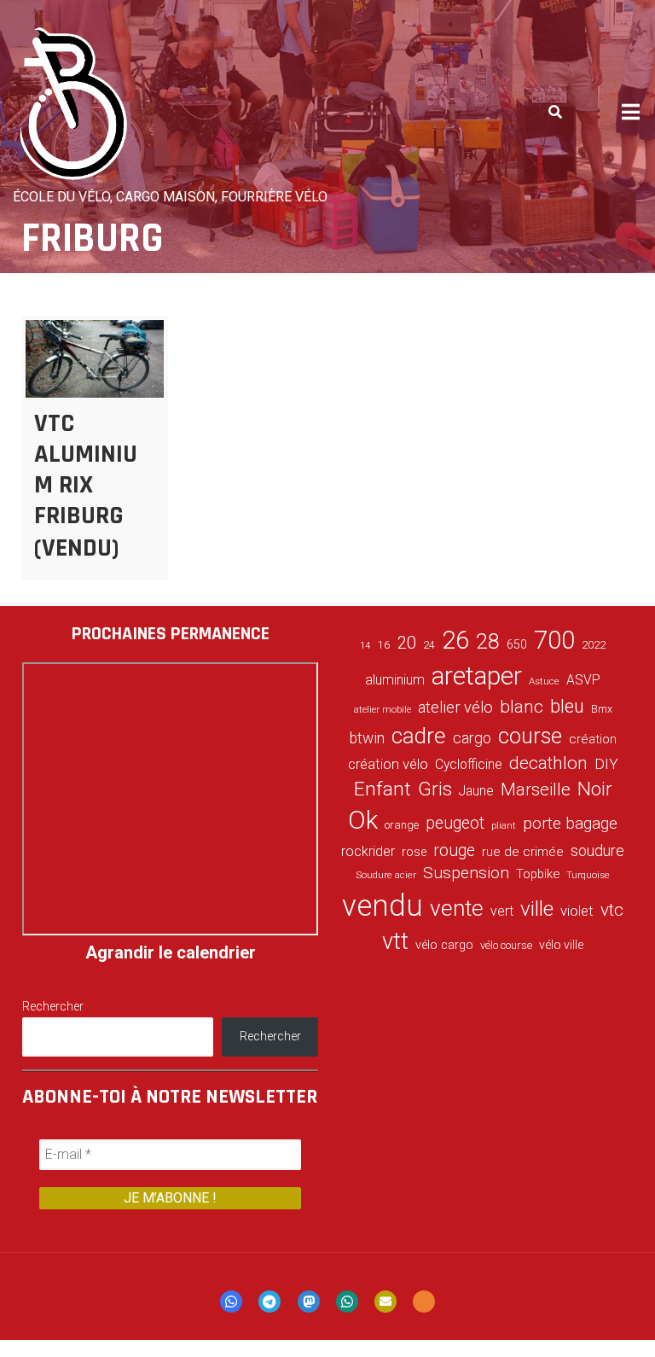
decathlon (548, 763)
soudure (597, 850)
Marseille (536, 789)
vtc (611, 910)
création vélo (388, 763)
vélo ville (561, 945)
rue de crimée (523, 851)
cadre (418, 735)
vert (501, 911)
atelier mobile (382, 709)
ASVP (583, 680)
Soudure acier (386, 875)
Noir (594, 789)
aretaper (477, 675)
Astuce (544, 681)
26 (455, 640)
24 (429, 645)
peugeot (455, 823)
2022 (594, 645)
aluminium (395, 680)
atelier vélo (455, 707)
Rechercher (53, 1006)
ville (537, 908)
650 (517, 644)
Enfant (382, 789)
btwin (367, 738)
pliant (503, 825)
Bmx (601, 709)
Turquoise (588, 875)
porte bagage (570, 823)
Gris (435, 789)
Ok (363, 820)
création (593, 739)
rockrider (368, 851)
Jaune (476, 791)
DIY (606, 763)
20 (406, 642)
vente (457, 908)
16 (384, 644)
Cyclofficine (468, 764)
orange (402, 824)
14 (365, 645)
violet (577, 910)
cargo (472, 738)
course (530, 735)
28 (488, 641)
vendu (382, 905)
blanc (521, 706)
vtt (395, 941)
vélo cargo (444, 945)
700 (554, 640)
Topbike (537, 874)
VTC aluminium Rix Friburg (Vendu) (85, 485)
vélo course (506, 945)
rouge (454, 850)
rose (414, 852)
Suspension (466, 872)
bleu (567, 706)
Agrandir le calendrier (170, 952)
